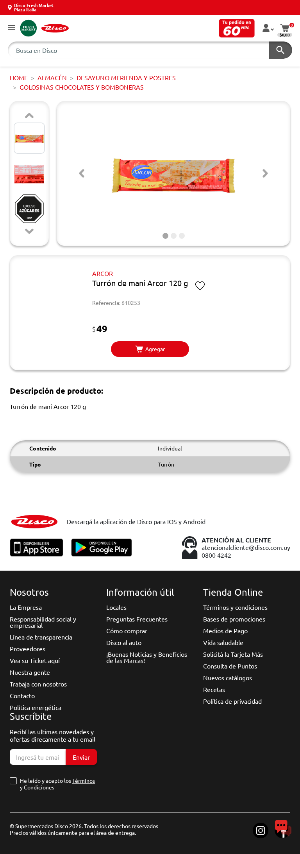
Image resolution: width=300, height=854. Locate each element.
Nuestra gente (30, 672)
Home (19, 77)
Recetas (214, 689)
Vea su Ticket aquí (35, 660)
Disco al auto (123, 642)
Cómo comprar (126, 630)
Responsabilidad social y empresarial (43, 622)
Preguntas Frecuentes (137, 619)
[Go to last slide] (81, 173)
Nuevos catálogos (227, 677)
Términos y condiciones (235, 607)
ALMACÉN (52, 77)
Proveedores (27, 648)
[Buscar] (280, 50)
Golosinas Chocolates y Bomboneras (82, 87)
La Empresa (26, 607)
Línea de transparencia (41, 637)
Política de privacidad (232, 701)
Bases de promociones (234, 619)
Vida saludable (223, 642)
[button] (11, 28)
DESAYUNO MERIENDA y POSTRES (126, 77)
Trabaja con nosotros (38, 684)
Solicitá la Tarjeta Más (233, 654)
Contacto (22, 695)
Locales (116, 607)
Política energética (35, 707)
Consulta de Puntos (230, 666)
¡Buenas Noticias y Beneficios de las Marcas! (146, 657)
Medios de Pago (225, 630)
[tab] (165, 236)
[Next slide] (29, 231)
